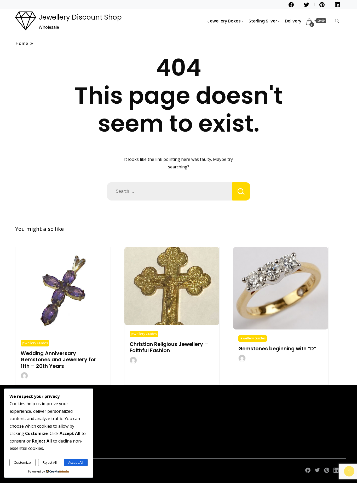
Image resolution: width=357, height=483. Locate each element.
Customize (22, 462)
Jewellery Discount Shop (80, 17)
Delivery (293, 21)
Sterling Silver (263, 21)
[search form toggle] (337, 21)
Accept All (75, 462)
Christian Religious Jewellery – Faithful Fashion (169, 347)
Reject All (50, 462)
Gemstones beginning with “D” (277, 348)
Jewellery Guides (35, 343)
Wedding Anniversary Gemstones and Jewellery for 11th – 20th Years (58, 360)
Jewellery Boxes (224, 21)
